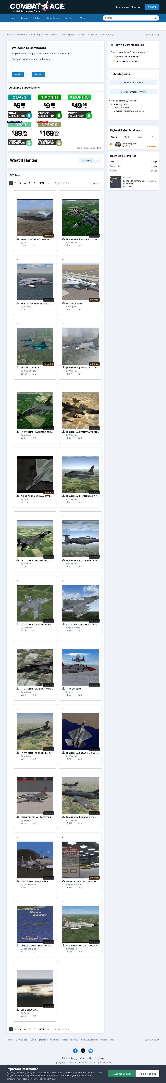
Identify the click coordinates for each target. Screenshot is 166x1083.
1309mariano (30, 885)
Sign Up (152, 6)
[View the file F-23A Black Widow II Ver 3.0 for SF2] (35, 474)
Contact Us (86, 1058)
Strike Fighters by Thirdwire (124, 101)
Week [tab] (114, 137)
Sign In (17, 74)
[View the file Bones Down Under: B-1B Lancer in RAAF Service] (35, 924)
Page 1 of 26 (61, 183)
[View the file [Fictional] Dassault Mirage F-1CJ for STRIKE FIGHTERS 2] (35, 410)
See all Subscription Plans (89, 148)
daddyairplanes (31, 949)
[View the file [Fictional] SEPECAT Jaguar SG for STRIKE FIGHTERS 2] (35, 667)
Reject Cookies (147, 1073)
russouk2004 (75, 885)
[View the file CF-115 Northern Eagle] (35, 860)
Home (12, 18)
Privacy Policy (69, 1058)
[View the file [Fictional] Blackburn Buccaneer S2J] (35, 731)
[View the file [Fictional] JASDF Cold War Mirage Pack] (80, 217)
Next (41, 183)
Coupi (26, 1013)
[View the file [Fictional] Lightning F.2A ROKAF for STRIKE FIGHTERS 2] (80, 474)
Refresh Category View (134, 91)
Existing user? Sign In (128, 7)
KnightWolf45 (30, 371)
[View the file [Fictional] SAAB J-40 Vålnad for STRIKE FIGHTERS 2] (80, 731)
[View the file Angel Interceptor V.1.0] (80, 860)
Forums (25, 18)
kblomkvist (74, 628)
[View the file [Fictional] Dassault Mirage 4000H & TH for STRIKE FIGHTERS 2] (80, 346)
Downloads (53, 18)
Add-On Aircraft (134, 82)
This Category (141, 18)
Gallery (38, 18)
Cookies (99, 1058)
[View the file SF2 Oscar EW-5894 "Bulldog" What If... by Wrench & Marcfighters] (35, 282)
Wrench (27, 307)
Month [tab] (127, 137)
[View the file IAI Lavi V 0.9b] (80, 282)
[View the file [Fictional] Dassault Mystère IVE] (80, 795)
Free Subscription (127, 61)
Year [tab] (140, 137)
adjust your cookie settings (79, 1075)
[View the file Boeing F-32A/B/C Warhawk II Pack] (35, 217)
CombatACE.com (85, 1062)
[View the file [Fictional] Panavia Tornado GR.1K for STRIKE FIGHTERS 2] (35, 603)
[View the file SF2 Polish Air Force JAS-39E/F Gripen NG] (80, 603)
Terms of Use (49, 1072)
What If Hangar (125, 111)
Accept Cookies (122, 1073)
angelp (72, 307)
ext (70, 692)
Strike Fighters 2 (120, 104)
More (82, 18)
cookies (98, 1072)
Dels (26, 242)
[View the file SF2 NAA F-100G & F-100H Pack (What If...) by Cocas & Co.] (80, 924)
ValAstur (73, 242)
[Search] (155, 18)
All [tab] (153, 137)
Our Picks (69, 18)
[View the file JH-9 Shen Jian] (35, 988)
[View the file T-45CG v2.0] (80, 667)
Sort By (96, 183)
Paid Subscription (127, 56)
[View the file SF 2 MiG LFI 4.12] (35, 346)
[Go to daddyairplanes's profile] (118, 144)
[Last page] (48, 183)
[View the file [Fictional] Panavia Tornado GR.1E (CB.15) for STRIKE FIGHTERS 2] (80, 410)
